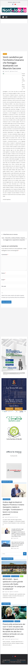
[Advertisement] (14, 37)
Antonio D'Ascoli (14, 71)
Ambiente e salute (6, 576)
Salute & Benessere (15, 576)
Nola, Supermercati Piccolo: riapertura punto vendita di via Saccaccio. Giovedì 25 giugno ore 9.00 (17, 544)
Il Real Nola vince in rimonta (10, 234)
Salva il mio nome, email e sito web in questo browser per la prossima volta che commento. (13, 296)
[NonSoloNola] (3, 17)
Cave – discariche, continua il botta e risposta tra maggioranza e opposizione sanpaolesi (13, 239)
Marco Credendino (14, 591)
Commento (4, 254)
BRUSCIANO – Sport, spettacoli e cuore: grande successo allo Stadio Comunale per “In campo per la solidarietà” (14, 584)
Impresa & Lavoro (6, 499)
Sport (22, 576)
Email (3, 279)
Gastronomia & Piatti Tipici (8, 621)
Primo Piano (17, 621)
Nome (3, 273)
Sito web (3, 286)
